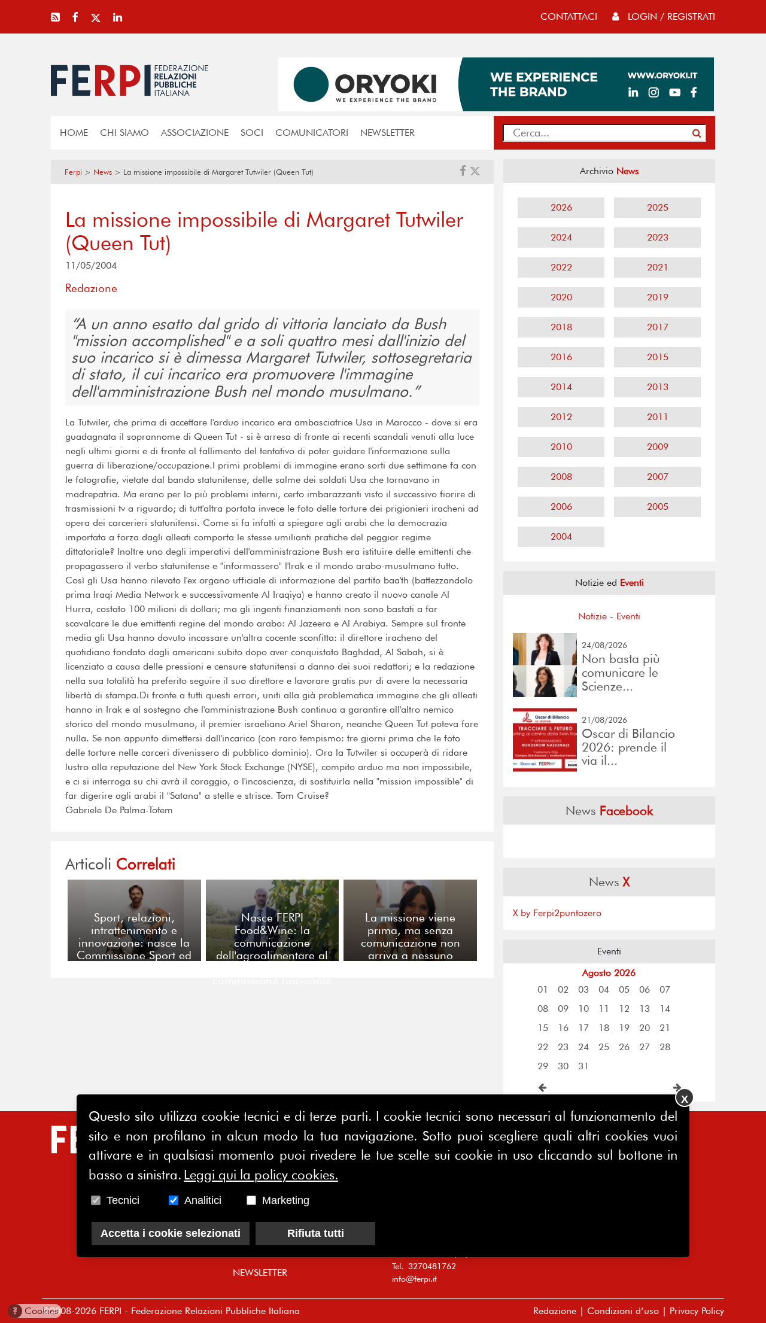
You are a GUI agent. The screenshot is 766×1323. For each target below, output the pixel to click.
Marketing (285, 1200)
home (74, 132)
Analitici (202, 1200)
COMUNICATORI (311, 132)
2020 (561, 297)
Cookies (36, 1310)
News (102, 172)
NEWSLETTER (387, 132)
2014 (561, 387)
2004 (561, 536)
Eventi (628, 616)
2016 (561, 357)
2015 (657, 357)
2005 (657, 506)
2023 (657, 237)
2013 (657, 387)
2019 (657, 297)
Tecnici (123, 1200)
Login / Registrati (670, 16)
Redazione (554, 1310)
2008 (561, 476)
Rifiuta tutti (315, 1233)
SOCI (252, 132)
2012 (561, 416)
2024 (561, 237)
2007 (657, 476)
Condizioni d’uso (623, 1310)
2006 (561, 506)
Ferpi (73, 172)
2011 (657, 416)
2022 (561, 267)
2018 (561, 327)
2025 (657, 207)
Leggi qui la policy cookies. (261, 1174)
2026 (561, 207)
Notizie (592, 616)
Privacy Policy (697, 1310)
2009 (657, 446)
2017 (657, 327)
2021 (657, 267)
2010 (561, 446)
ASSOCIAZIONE (195, 132)
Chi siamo (124, 132)
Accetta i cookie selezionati (171, 1233)
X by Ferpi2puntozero (557, 913)
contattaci (568, 16)
